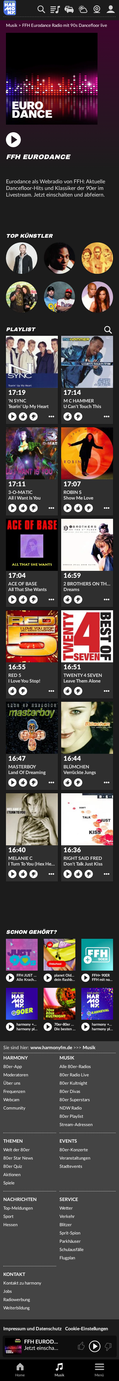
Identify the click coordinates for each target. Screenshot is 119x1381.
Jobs (7, 1292)
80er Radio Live (74, 1075)
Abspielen (12, 416)
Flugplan (67, 1258)
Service (69, 1199)
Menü (99, 1375)
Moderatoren (15, 1075)
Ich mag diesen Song (23, 416)
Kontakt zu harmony (22, 1283)
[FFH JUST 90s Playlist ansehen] (22, 955)
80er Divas (70, 1092)
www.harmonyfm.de (51, 1048)
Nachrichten (20, 1199)
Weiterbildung (16, 1308)
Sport (8, 1217)
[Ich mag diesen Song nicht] (107, 1346)
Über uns (11, 1083)
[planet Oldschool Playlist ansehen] (59, 955)
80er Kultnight (73, 1083)
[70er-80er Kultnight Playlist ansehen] (59, 1004)
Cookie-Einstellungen (86, 1329)
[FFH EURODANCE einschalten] (52, 123)
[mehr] (51, 416)
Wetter (83, 7)
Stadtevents (71, 1167)
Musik (12, 26)
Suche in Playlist (108, 330)
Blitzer (66, 1225)
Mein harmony (111, 7)
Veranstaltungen (75, 1158)
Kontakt (14, 1274)
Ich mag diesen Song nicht (33, 416)
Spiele (9, 1183)
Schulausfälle (72, 1250)
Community (14, 1108)
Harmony (15, 1058)
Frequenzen (14, 1092)
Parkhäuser (70, 1241)
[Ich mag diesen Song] (82, 1346)
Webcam (97, 7)
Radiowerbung (16, 1300)
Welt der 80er (16, 1150)
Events (68, 1141)
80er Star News (18, 1158)
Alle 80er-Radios (75, 1067)
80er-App (12, 1067)
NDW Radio (71, 1108)
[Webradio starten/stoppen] (94, 1346)
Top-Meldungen (18, 1208)
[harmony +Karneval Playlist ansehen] (97, 1004)
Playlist (55, 7)
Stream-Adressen (76, 1125)
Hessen (10, 1225)
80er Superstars (75, 1100)
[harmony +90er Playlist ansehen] (22, 1004)
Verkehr (69, 7)
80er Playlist (71, 1116)
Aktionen (11, 1175)
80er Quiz (12, 1167)
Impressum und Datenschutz (32, 1329)
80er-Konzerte (74, 1150)
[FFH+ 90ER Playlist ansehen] (97, 955)
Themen (13, 1141)
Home (20, 1375)
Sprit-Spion (70, 1233)
